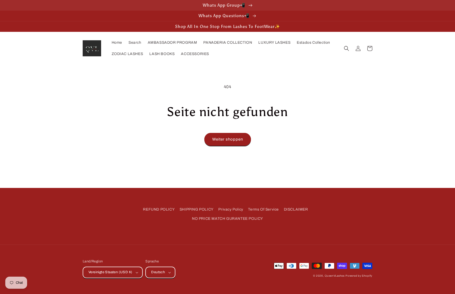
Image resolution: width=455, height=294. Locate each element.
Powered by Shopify (358, 275)
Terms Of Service (263, 209)
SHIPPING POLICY (197, 209)
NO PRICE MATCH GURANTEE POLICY (227, 219)
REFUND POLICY (159, 209)
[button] (346, 48)
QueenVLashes (334, 275)
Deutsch (158, 272)
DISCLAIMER (296, 209)
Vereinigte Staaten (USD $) (110, 272)
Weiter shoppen (227, 139)
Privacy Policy (230, 209)
